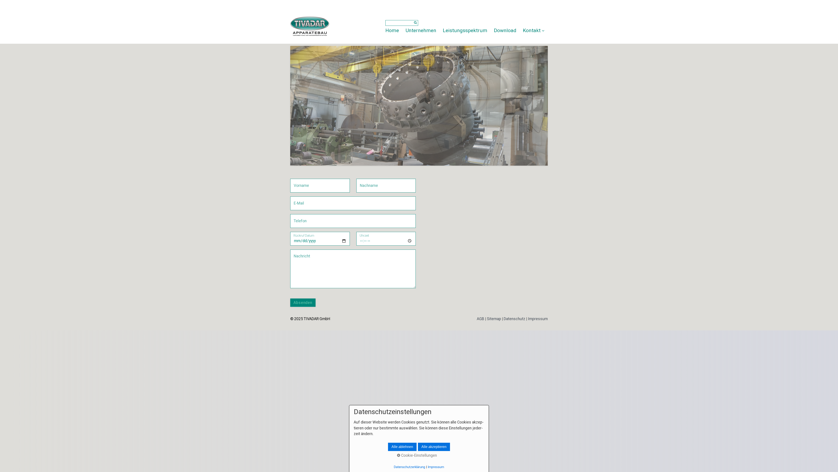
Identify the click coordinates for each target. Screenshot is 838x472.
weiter (541, 106)
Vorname (300, 182)
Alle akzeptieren (433, 447)
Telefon (299, 218)
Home (392, 30)
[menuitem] (393, 30)
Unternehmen (420, 30)
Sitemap (494, 319)
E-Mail (298, 200)
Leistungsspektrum (465, 30)
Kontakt (532, 30)
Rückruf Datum (304, 235)
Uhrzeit (364, 235)
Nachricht (300, 253)
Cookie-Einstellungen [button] (418, 455)
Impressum (538, 319)
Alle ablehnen (402, 447)
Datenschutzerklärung (409, 467)
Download (505, 30)
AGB (480, 319)
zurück (297, 106)
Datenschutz (514, 319)
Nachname (367, 182)
